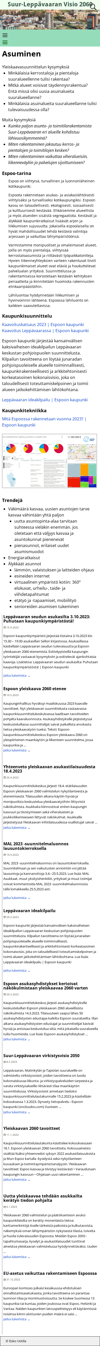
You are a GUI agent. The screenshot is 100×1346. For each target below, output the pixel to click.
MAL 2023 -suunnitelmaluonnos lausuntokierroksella (35, 846)
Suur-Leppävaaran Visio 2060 (50, 4)
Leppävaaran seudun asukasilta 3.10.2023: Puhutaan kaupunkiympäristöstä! (46, 619)
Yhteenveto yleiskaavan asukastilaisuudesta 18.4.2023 (49, 769)
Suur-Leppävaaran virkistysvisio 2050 (41, 1055)
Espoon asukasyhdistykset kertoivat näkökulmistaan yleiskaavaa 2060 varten (45, 986)
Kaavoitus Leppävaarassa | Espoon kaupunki (45, 330)
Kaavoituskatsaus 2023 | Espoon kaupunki (43, 324)
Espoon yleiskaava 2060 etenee (34, 688)
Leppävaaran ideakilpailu (29, 910)
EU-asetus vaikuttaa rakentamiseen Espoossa (50, 1273)
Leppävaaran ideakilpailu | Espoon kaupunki (45, 400)
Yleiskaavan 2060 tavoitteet (31, 1128)
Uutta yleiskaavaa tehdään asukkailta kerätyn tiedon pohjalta (42, 1198)
